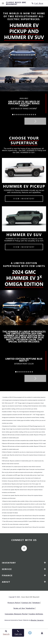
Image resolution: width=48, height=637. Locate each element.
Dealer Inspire (37, 620)
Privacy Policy (14, 602)
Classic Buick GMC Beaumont (30, 597)
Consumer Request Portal (16, 614)
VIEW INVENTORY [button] (24, 198)
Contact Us (26, 602)
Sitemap (36, 602)
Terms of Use (19, 608)
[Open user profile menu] (42, 633)
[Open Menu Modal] (3, 3)
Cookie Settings (36, 614)
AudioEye (30, 608)
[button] (12, 114)
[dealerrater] (24, 548)
